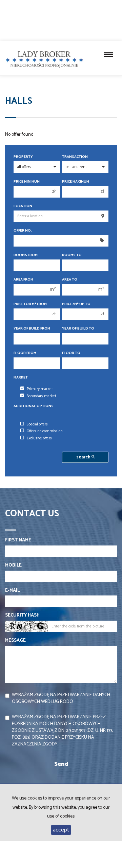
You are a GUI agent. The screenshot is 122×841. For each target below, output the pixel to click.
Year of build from (32, 328)
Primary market (40, 389)
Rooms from (26, 255)
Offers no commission (45, 431)
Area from (23, 279)
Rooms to (72, 255)
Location (23, 206)
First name (18, 540)
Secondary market (41, 396)
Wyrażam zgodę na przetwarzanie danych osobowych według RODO (61, 698)
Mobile (13, 565)
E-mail (12, 590)
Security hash (22, 615)
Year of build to (78, 328)
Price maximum (75, 181)
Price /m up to (76, 304)
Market (21, 377)
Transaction (75, 156)
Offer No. (23, 230)
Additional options (34, 406)
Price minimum (27, 181)
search (84, 457)
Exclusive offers (39, 438)
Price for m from (30, 304)
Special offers (37, 424)
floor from (25, 353)
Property (23, 156)
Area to (69, 279)
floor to (71, 353)
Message (15, 640)
